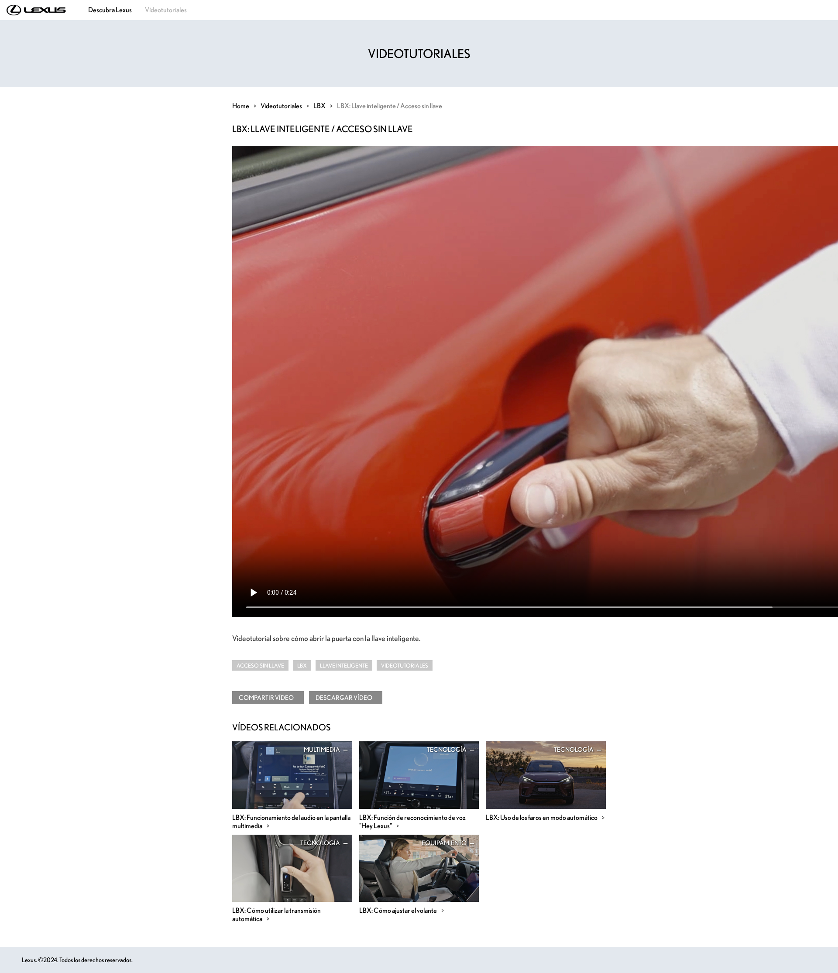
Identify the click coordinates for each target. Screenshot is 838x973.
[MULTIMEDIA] (292, 774)
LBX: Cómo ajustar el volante (398, 910)
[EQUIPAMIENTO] (419, 867)
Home (240, 106)
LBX (319, 106)
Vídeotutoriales (166, 10)
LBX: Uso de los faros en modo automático (542, 817)
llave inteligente (344, 665)
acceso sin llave (260, 665)
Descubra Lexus (110, 10)
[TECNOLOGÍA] (419, 774)
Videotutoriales (281, 106)
